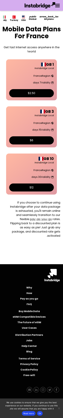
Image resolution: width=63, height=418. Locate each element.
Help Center (29, 346)
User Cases (29, 328)
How (29, 293)
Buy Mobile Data (29, 311)
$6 (31, 140)
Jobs (29, 340)
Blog (29, 351)
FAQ (29, 304)
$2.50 (31, 93)
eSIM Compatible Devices (29, 317)
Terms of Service (29, 358)
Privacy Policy (29, 364)
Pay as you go (29, 298)
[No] (59, 408)
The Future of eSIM (29, 322)
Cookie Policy (29, 369)
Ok (40, 413)
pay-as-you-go (41, 219)
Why (29, 287)
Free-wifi (29, 375)
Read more (28, 413)
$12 (32, 187)
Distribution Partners (29, 335)
